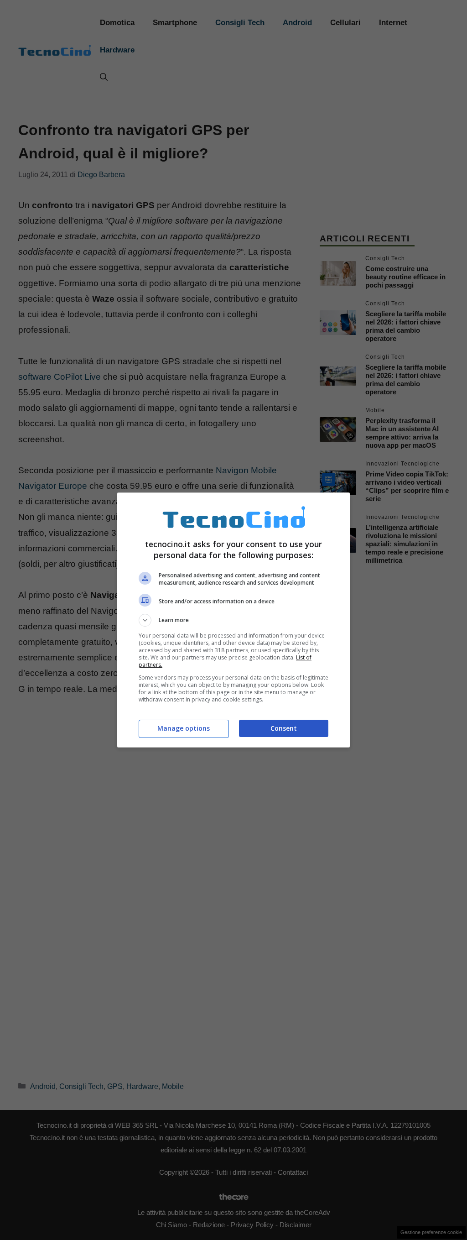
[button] (233, 620)
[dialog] (233, 620)
